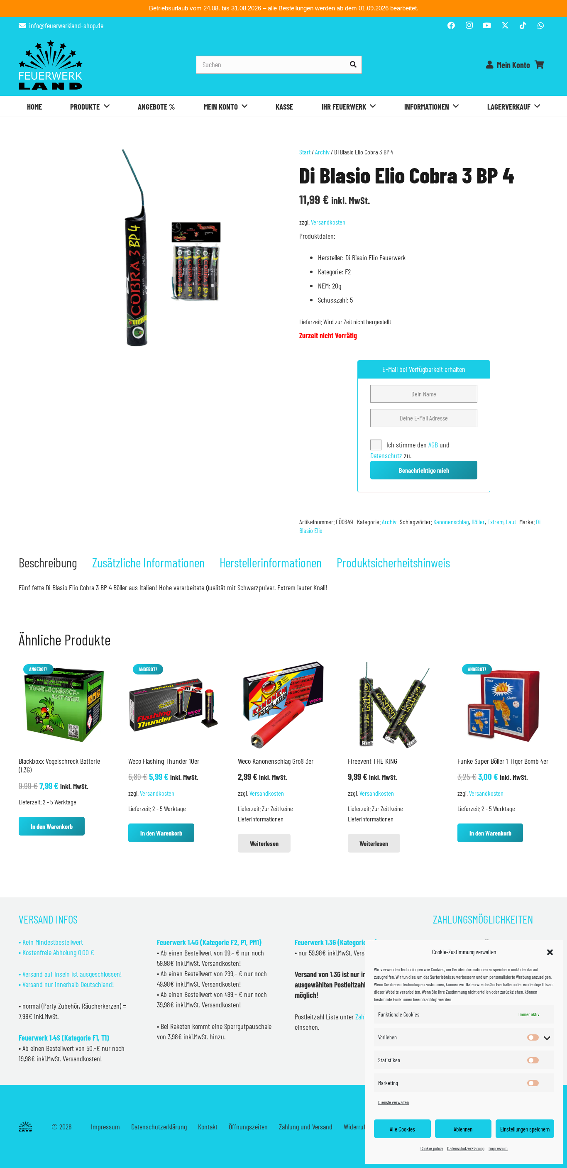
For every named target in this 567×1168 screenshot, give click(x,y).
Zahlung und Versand (305, 1126)
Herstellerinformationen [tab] (271, 562)
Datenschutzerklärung (465, 1148)
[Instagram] (469, 25)
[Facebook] (451, 25)
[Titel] (505, 25)
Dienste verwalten (393, 1102)
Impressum (498, 1148)
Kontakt (208, 1126)
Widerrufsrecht (363, 1126)
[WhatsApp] (540, 25)
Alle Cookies (402, 1129)
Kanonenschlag (451, 521)
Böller (478, 521)
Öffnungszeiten (248, 1126)
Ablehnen (463, 1129)
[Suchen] (353, 64)
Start (304, 152)
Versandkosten (328, 222)
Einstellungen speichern (525, 1129)
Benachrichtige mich (424, 470)
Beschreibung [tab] (48, 562)
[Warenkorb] (539, 64)
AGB (434, 444)
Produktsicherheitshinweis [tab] (393, 562)
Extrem (495, 521)
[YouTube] (486, 25)
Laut (511, 521)
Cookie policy (431, 1148)
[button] (550, 952)
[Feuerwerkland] (51, 65)
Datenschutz (386, 455)
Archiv (322, 152)
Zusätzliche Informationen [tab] (148, 562)
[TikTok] (523, 25)
